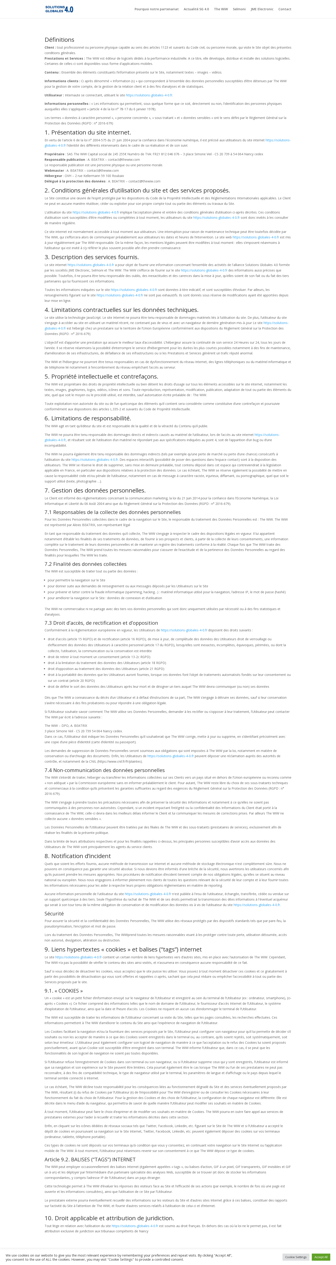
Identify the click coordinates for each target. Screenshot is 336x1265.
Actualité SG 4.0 (196, 9)
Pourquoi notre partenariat (157, 9)
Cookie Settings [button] (296, 1257)
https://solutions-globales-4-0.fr (149, 95)
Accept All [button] (321, 1257)
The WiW (221, 9)
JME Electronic (262, 9)
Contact (284, 9)
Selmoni (239, 9)
